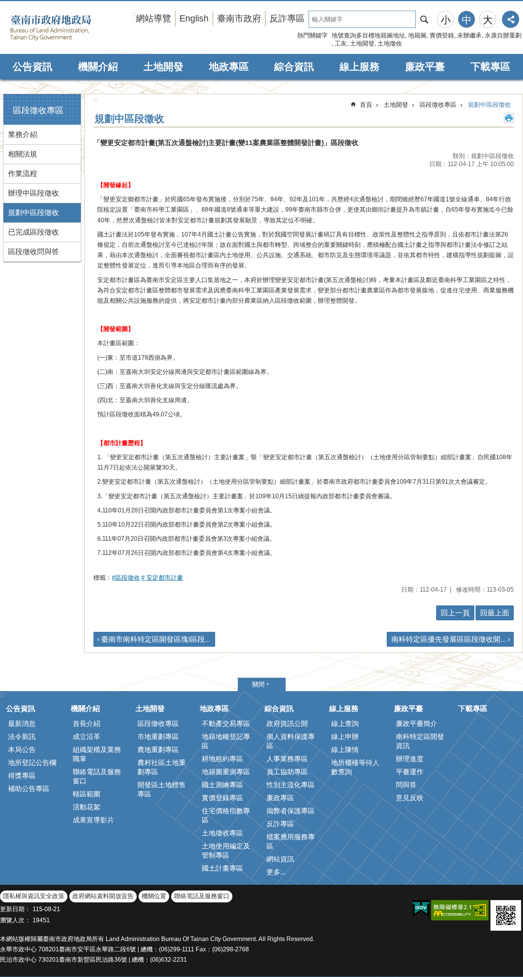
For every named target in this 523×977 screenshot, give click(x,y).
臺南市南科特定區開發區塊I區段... (156, 639)
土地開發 (362, 43)
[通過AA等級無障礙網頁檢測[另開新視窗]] (460, 910)
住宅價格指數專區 (226, 815)
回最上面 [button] (494, 613)
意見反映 (409, 798)
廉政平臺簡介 (416, 723)
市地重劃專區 (158, 736)
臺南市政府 (239, 18)
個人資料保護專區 (290, 741)
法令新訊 (22, 736)
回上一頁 (455, 613)
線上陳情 (345, 750)
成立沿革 (86, 736)
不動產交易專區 (226, 723)
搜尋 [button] (424, 19)
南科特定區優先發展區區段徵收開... (448, 639)
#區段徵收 (126, 577)
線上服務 (359, 66)
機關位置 (154, 896)
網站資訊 (280, 859)
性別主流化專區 (290, 785)
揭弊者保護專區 (290, 811)
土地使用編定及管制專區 (226, 850)
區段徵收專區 (438, 104)
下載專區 (490, 66)
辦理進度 (409, 759)
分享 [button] (510, 19)
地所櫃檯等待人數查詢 (355, 767)
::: (2, 97)
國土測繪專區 (222, 785)
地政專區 (229, 66)
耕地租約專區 (222, 759)
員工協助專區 (287, 772)
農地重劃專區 (158, 750)
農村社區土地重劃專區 (161, 767)
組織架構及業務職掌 (97, 754)
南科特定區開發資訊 (420, 741)
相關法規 (22, 154)
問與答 (406, 785)
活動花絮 (86, 807)
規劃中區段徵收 (33, 213)
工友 (341, 43)
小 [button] (446, 20)
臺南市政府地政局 (62, 28)
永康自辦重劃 (503, 35)
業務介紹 (22, 134)
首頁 (366, 104)
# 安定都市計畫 (162, 577)
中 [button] (467, 20)
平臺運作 (409, 772)
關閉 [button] (258, 684)
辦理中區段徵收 (33, 193)
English (194, 18)
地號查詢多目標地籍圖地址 (368, 35)
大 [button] (488, 20)
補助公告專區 (28, 789)
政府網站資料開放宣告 (103, 896)
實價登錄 (442, 35)
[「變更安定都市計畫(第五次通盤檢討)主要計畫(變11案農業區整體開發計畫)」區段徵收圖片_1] (505, 915)
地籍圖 (417, 35)
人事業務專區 (287, 759)
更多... (276, 872)
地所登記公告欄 (32, 763)
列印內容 (509, 118)
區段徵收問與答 (33, 252)
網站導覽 (153, 18)
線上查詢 (345, 723)
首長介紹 (86, 723)
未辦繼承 (469, 35)
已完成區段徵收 (33, 232)
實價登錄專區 (222, 798)
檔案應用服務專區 (290, 841)
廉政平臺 (425, 66)
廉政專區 (280, 798)
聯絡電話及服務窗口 (97, 776)
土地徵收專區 (222, 833)
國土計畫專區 (222, 868)
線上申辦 (345, 736)
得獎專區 (22, 776)
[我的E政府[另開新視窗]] (421, 909)
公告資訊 (32, 66)
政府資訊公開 (287, 723)
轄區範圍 (86, 794)
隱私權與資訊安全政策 (33, 896)
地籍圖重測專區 (226, 772)
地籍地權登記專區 (226, 741)
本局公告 (22, 750)
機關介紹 (98, 66)
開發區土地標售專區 (161, 789)
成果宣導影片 (93, 820)
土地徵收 (390, 43)
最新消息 (22, 723)
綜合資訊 (294, 66)
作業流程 (22, 174)
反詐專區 (287, 18)
